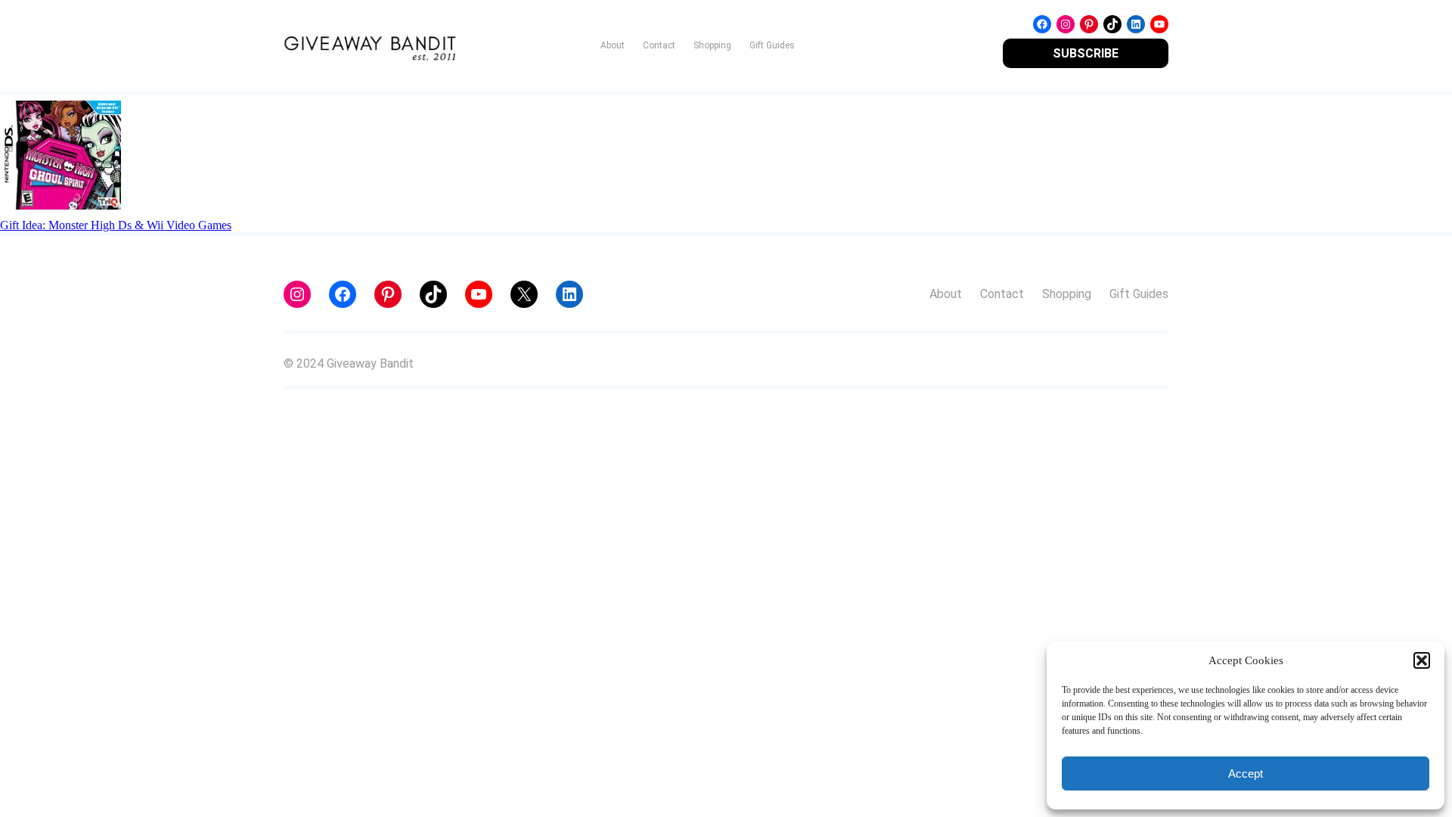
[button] (1421, 660)
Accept (1245, 773)
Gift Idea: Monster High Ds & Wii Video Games (115, 225)
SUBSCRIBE (1085, 53)
